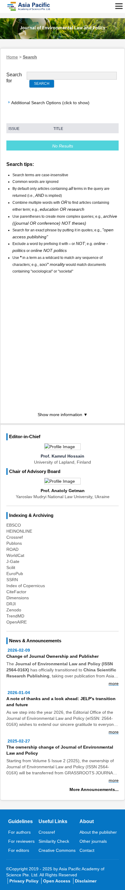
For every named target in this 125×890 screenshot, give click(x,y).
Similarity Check (54, 841)
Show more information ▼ (63, 414)
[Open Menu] (119, 6)
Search (30, 57)
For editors (18, 850)
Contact (86, 850)
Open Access (56, 880)
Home (12, 57)
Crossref (47, 832)
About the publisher (98, 832)
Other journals (93, 841)
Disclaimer (85, 880)
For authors (19, 832)
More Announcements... (94, 789)
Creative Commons (57, 850)
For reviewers (21, 841)
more (114, 683)
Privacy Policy (24, 880)
